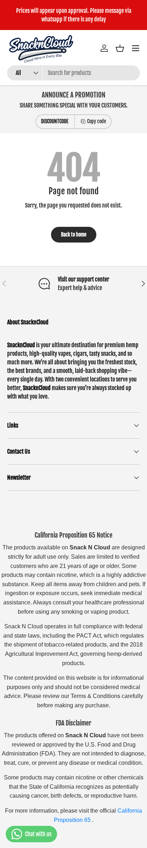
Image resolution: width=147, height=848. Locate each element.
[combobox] (73, 72)
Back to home (73, 234)
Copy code (96, 121)
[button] (120, 48)
